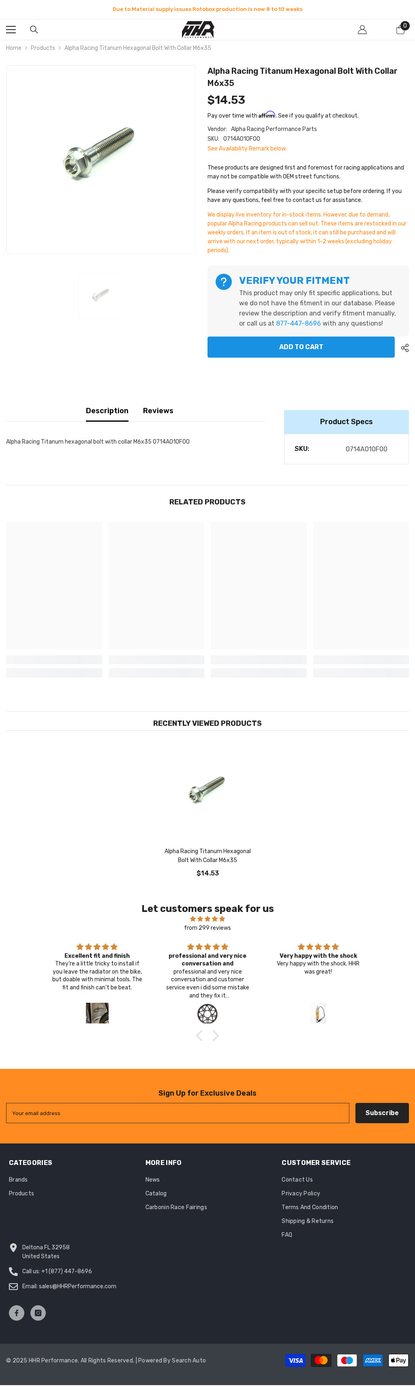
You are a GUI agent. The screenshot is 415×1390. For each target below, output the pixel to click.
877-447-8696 (298, 323)
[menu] (11, 29)
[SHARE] (402, 348)
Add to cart (301, 347)
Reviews (158, 410)
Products (43, 48)
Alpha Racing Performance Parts (274, 129)
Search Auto (189, 1360)
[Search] (34, 29)
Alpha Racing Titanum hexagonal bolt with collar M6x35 (208, 856)
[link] (54, 659)
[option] (207, 9)
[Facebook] (16, 1313)
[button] (201, 1035)
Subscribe (382, 1113)
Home (13, 48)
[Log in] (362, 29)
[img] (207, 919)
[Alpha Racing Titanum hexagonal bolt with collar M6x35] (208, 793)
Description (107, 410)
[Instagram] (38, 1313)
